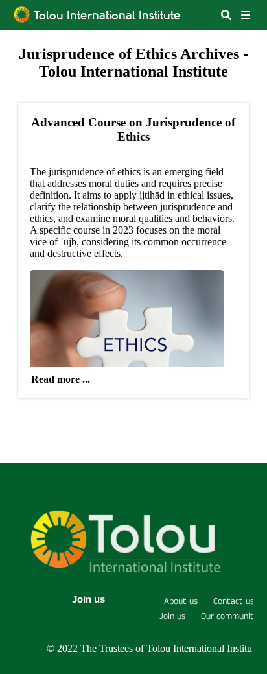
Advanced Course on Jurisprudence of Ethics (133, 129)
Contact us (233, 601)
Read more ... (60, 379)
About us (181, 601)
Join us (88, 599)
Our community (230, 616)
